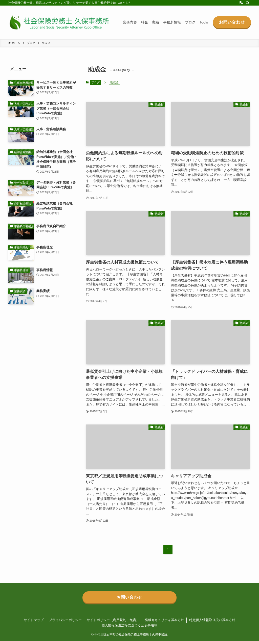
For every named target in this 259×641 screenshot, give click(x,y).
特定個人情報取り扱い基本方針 (212, 620)
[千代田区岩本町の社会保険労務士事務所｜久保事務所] (58, 22)
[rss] (241, 3)
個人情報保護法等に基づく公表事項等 (129, 625)
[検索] (247, 3)
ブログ (95, 82)
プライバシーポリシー (65, 620)
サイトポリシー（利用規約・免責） (113, 620)
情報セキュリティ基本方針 (164, 620)
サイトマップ (34, 620)
